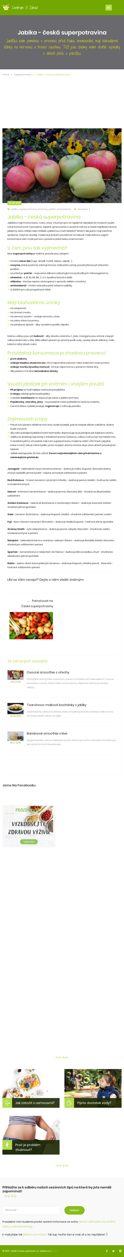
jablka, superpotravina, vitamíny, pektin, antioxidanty (41, 209)
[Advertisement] (62, 104)
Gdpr (55, 1251)
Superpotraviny (22, 74)
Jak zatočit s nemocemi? (35, 1103)
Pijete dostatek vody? (94, 1103)
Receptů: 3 (84, 209)
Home (5, 74)
